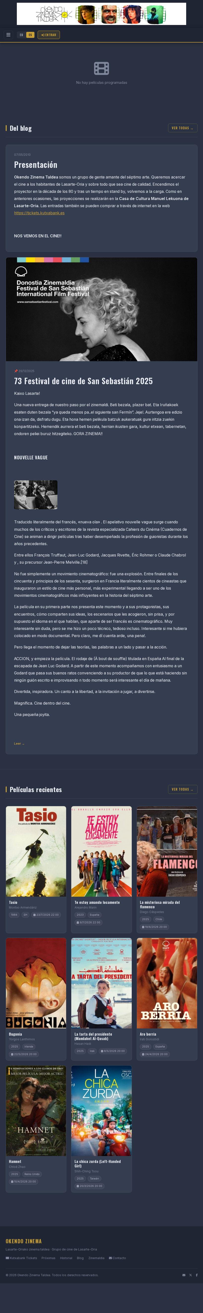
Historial (66, 1258)
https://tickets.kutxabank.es (39, 213)
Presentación (35, 164)
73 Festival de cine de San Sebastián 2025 (83, 380)
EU (21, 35)
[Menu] (8, 35)
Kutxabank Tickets (23, 1258)
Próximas (48, 1258)
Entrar (50, 35)
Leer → (19, 743)
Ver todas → (183, 128)
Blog (80, 1258)
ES (30, 35)
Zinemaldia (96, 1258)
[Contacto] (183, 1275)
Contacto (119, 1258)
